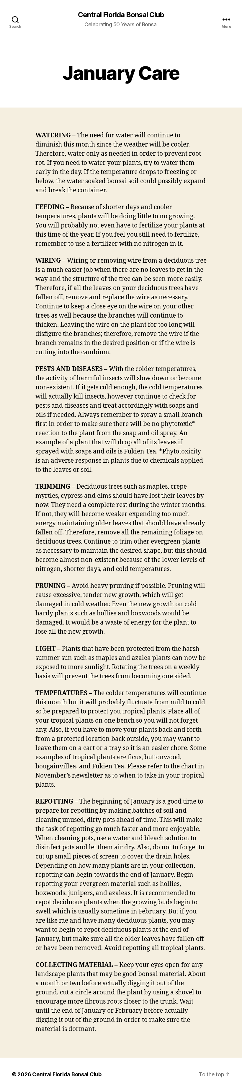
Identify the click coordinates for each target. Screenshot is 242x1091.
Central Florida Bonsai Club (121, 14)
